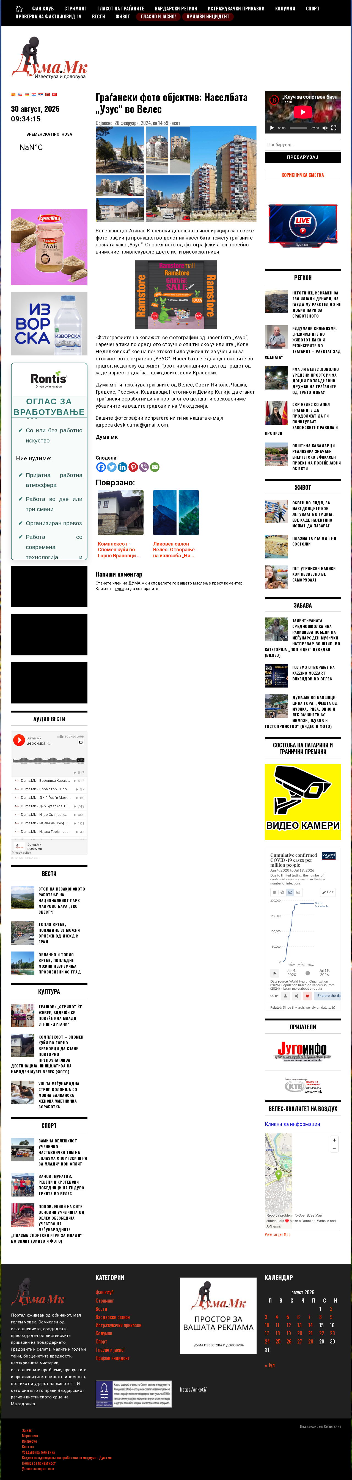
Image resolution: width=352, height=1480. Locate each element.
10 (267, 1325)
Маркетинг (30, 1435)
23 (332, 1333)
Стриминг (75, 8)
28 (310, 1341)
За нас (27, 1430)
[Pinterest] (133, 467)
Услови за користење (38, 1468)
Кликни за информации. (293, 1124)
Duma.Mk (17, 857)
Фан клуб (43, 8)
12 (289, 1325)
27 (299, 1341)
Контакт (28, 1446)
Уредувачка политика (38, 1452)
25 (278, 1341)
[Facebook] (101, 467)
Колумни (285, 8)
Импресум (29, 1441)
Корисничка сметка (303, 175)
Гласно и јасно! (158, 16)
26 (289, 1341)
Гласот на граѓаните (120, 8)
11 (277, 1325)
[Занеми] (325, 128)
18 (278, 1333)
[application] (303, 112)
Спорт (313, 8)
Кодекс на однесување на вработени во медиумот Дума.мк (67, 1457)
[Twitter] (112, 467)
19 (289, 1333)
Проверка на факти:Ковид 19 (48, 16)
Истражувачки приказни (236, 8)
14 (310, 1325)
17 (267, 1333)
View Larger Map (277, 1234)
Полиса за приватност (39, 1463)
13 (299, 1325)
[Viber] (144, 467)
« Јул (270, 1365)
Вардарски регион (176, 8)
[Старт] (272, 128)
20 (299, 1333)
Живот (123, 16)
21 (310, 1333)
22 (321, 1333)
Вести (98, 16)
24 (267, 1341)
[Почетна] (19, 8)
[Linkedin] (122, 467)
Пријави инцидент (208, 16)
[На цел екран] (334, 128)
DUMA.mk (31, 857)
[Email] (155, 467)
